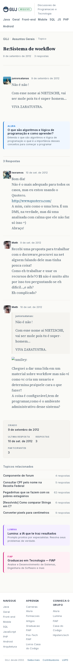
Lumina (57, 615)
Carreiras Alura (32, 608)
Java (6, 19)
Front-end (9, 616)
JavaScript (9, 631)
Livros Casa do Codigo (33, 646)
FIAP (55, 621)
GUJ (6, 39)
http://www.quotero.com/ (31, 200)
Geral (16, 19)
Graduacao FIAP (33, 628)
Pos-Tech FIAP (32, 637)
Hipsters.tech (61, 635)
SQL (52, 19)
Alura (56, 611)
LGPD (65, 660)
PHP (66, 19)
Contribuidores (51, 660)
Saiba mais (33, 660)
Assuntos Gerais (23, 39)
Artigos (30, 621)
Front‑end (29, 19)
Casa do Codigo (58, 628)
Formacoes (33, 615)
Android (8, 26)
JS (59, 19)
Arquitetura (10, 646)
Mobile (42, 19)
